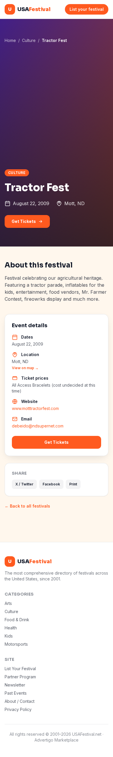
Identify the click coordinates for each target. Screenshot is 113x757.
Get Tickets (24, 221)
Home (10, 40)
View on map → (25, 368)
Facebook (51, 484)
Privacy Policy (18, 709)
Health (11, 627)
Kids (9, 635)
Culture (29, 40)
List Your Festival (20, 668)
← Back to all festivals (27, 506)
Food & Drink (17, 619)
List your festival (87, 9)
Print (73, 484)
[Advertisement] (56, 106)
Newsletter (15, 684)
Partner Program (20, 676)
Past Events (16, 693)
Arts (8, 603)
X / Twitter (24, 484)
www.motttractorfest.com (35, 408)
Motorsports (16, 644)
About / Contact (19, 701)
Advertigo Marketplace (56, 739)
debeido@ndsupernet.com (37, 425)
